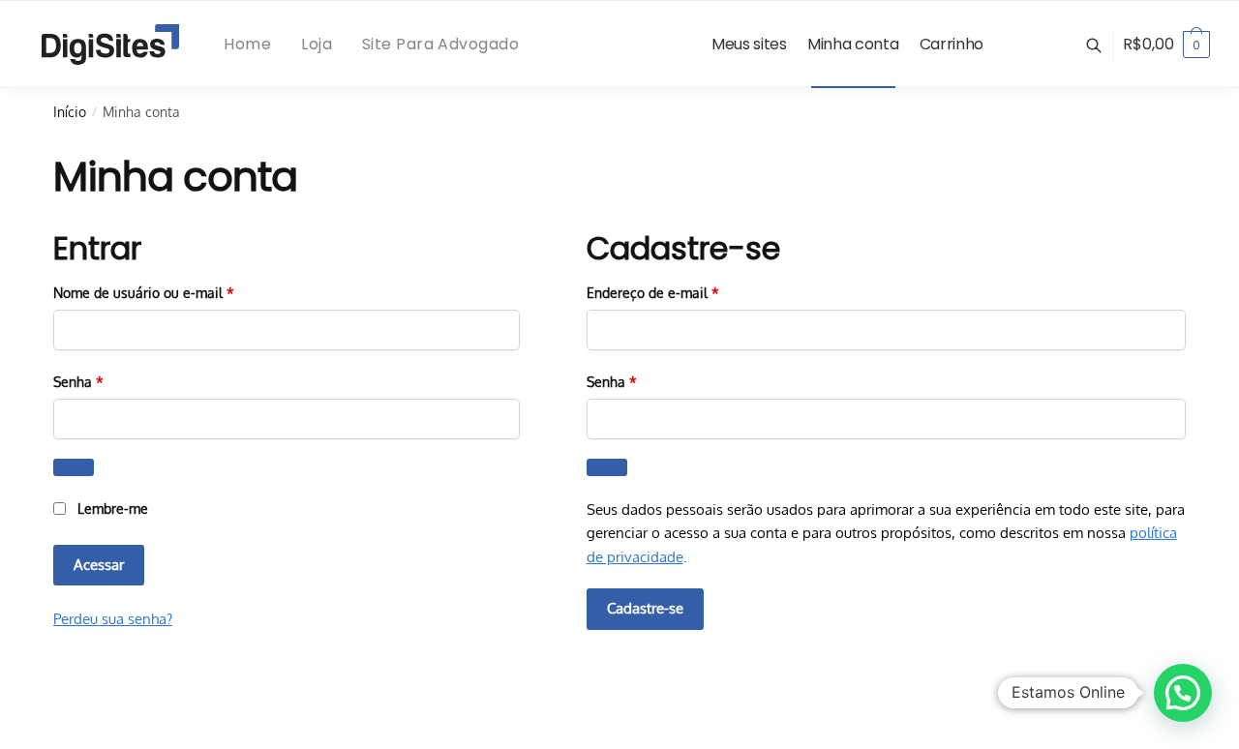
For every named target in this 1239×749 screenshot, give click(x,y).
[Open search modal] (1104, 45)
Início (69, 112)
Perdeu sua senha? (112, 619)
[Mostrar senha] (73, 468)
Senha (113, 381)
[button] (1183, 693)
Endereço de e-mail (688, 292)
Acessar (99, 564)
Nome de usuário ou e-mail (179, 292)
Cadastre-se (645, 608)
